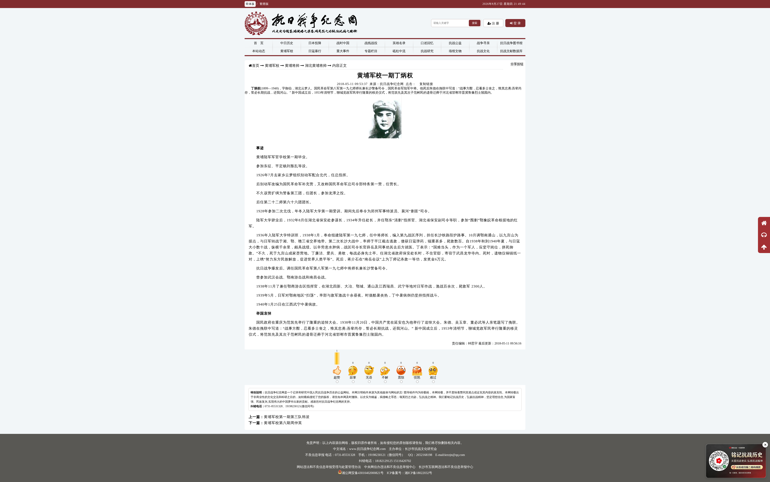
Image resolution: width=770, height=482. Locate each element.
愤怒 (417, 377)
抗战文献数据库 (511, 51)
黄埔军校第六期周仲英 (283, 423)
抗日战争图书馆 (511, 43)
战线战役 (371, 43)
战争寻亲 (483, 43)
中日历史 (286, 43)
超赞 (337, 377)
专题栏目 (371, 51)
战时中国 (342, 43)
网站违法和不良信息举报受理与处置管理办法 (329, 467)
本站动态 (258, 51)
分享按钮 (517, 64)
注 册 (495, 23)
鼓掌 (353, 377)
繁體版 (264, 3)
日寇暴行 (314, 51)
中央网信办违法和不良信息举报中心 (389, 467)
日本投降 (314, 43)
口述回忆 (427, 43)
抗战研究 (427, 51)
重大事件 (342, 51)
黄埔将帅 (292, 66)
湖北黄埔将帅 (316, 66)
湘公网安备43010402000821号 (363, 473)
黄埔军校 (286, 51)
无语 (369, 377)
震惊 (401, 377)
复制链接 (426, 84)
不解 (385, 377)
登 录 (517, 23)
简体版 (250, 3)
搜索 (474, 22)
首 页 (258, 43)
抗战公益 (455, 43)
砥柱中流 (399, 51)
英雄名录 (399, 43)
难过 (433, 377)
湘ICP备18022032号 (418, 473)
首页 (255, 65)
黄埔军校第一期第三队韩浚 (287, 417)
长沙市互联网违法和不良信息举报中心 (446, 467)
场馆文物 (455, 51)
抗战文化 (483, 51)
